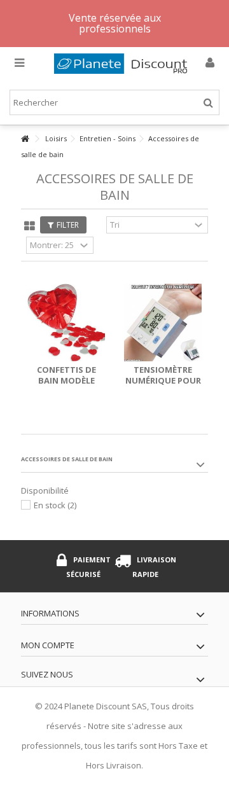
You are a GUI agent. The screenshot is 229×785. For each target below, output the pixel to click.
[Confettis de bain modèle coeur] (66, 322)
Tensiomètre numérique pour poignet (163, 380)
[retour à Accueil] (25, 139)
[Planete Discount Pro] (124, 63)
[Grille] (29, 226)
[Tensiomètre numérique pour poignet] (163, 322)
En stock (55, 505)
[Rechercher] (208, 103)
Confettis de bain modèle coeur (66, 380)
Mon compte (47, 645)
